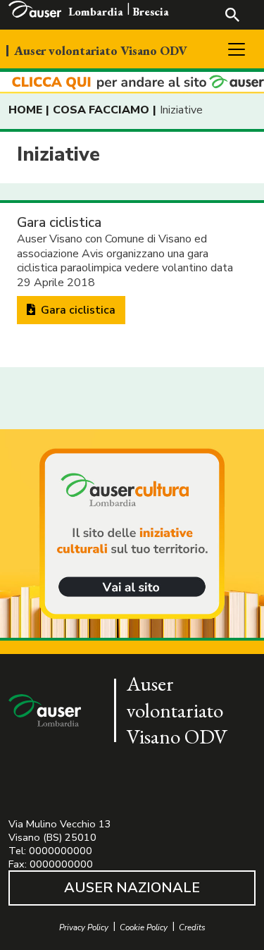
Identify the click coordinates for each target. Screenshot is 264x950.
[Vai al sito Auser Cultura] (132, 535)
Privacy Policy (83, 928)
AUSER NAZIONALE (132, 887)
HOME (25, 110)
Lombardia (95, 11)
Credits (192, 928)
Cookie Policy (144, 928)
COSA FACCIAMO (101, 110)
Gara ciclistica (76, 310)
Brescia (150, 11)
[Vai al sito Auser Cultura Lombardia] (132, 83)
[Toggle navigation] (237, 49)
